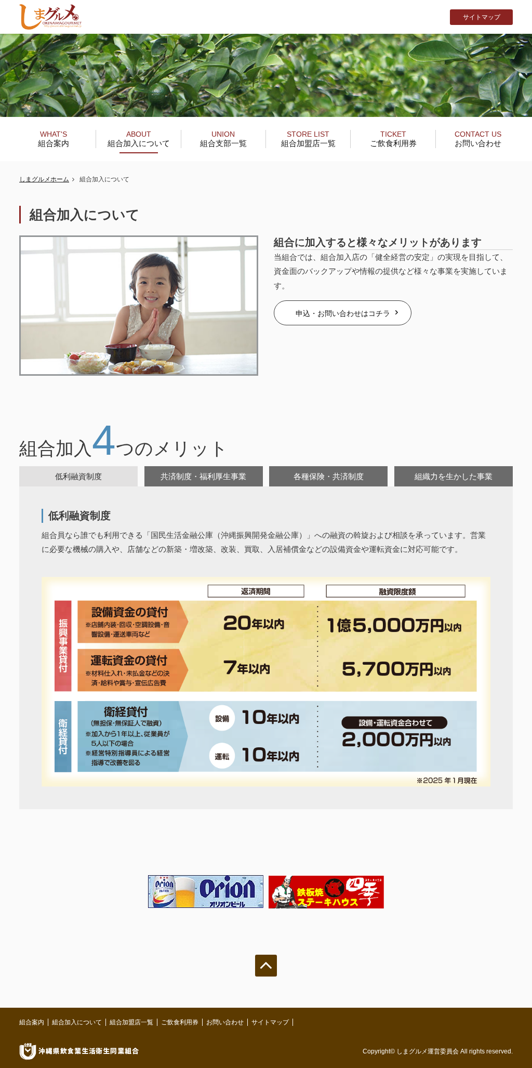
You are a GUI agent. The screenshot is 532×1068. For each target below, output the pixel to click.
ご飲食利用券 (393, 139)
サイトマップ (481, 17)
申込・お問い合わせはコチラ (343, 313)
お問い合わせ (478, 139)
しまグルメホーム (44, 179)
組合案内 (53, 139)
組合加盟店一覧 (308, 139)
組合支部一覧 (223, 139)
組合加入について (139, 139)
